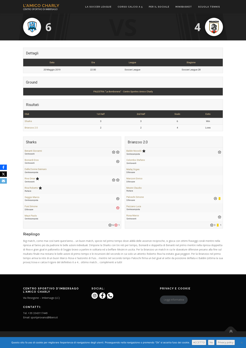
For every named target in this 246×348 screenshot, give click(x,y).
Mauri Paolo (31, 215)
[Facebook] (3, 167)
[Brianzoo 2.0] (214, 27)
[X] (3, 174)
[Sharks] (32, 27)
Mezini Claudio (134, 187)
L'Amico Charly (41, 5)
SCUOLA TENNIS (209, 6)
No (211, 342)
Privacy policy (225, 342)
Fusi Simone (31, 206)
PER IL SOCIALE (159, 6)
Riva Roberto (31, 187)
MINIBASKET (183, 6)
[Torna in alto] (230, 331)
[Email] (3, 181)
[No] (241, 342)
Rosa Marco (132, 215)
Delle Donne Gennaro (36, 169)
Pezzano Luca (133, 206)
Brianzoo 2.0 (31, 127)
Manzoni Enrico (134, 178)
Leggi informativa (174, 299)
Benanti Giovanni (33, 150)
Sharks (28, 121)
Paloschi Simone (135, 197)
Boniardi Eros (32, 160)
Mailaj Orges (132, 169)
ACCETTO (199, 342)
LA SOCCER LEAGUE (98, 6)
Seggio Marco (32, 197)
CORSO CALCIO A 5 (130, 6)
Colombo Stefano (135, 160)
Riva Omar (30, 178)
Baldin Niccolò (134, 150)
